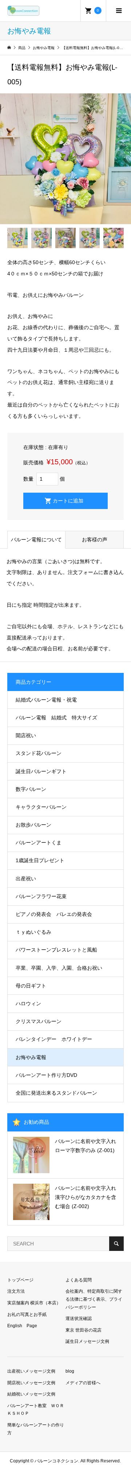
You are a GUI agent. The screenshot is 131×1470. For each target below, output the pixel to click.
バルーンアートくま (38, 842)
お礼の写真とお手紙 (27, 1314)
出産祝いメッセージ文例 (31, 1371)
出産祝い (26, 878)
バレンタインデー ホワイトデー (54, 1039)
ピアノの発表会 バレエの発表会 (54, 914)
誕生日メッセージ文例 (87, 1341)
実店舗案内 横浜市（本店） (34, 1302)
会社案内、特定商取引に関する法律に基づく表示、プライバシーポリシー (94, 1299)
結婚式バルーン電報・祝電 (46, 700)
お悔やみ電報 (31, 1057)
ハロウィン (28, 1003)
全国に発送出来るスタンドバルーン (56, 1093)
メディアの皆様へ (83, 1382)
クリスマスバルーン (38, 1021)
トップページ (20, 1280)
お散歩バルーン (33, 825)
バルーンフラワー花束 (41, 896)
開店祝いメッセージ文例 (31, 1382)
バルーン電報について (36, 539)
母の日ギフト (31, 986)
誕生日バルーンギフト (41, 771)
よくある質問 (79, 1280)
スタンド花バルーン (38, 753)
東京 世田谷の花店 (84, 1330)
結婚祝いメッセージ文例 (31, 1394)
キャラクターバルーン (41, 807)
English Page (22, 1325)
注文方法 (16, 1291)
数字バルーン (31, 789)
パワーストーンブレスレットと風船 (56, 950)
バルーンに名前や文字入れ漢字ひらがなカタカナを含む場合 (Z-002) (85, 1197)
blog (70, 1371)
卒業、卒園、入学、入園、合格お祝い (59, 968)
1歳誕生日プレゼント (40, 860)
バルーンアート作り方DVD (46, 1075)
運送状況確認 (79, 1318)
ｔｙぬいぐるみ (33, 932)
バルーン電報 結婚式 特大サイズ (56, 717)
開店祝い (26, 735)
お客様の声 (94, 539)
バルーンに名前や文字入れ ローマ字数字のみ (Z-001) (88, 1145)
